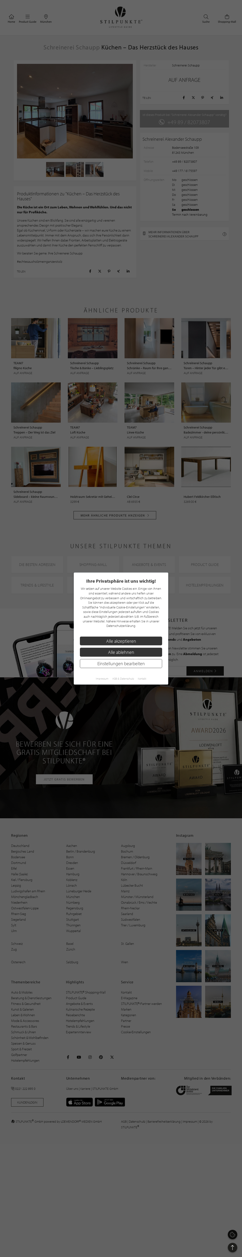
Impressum (102, 678)
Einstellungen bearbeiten (121, 663)
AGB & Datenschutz (123, 678)
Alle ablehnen (121, 652)
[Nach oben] (232, 1247)
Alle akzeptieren (121, 641)
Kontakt (142, 678)
